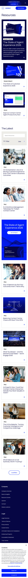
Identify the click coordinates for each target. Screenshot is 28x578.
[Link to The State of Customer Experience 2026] (14, 75)
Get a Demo (21, 8)
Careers (4, 500)
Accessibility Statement (8, 537)
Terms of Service (6, 521)
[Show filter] (24, 141)
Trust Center (5, 540)
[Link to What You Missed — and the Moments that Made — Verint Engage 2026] (14, 346)
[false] (26, 545)
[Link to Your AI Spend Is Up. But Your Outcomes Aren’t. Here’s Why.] (14, 278)
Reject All (14, 570)
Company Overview (6, 491)
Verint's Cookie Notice (16, 563)
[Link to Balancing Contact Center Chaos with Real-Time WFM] (14, 311)
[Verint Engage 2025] (14, 240)
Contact (4, 504)
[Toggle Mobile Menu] (3, 8)
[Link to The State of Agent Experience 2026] (14, 39)
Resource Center (6, 497)
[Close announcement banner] (25, 3)
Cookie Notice (5, 527)
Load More (14, 472)
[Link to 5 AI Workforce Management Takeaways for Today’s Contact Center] (14, 201)
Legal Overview (5, 518)
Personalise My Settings (14, 566)
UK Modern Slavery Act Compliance (11, 531)
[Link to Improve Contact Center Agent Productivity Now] (14, 104)
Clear (19, 141)
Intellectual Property (7, 534)
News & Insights (6, 494)
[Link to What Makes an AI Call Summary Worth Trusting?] (14, 453)
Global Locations (6, 507)
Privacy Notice (5, 524)
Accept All (14, 575)
